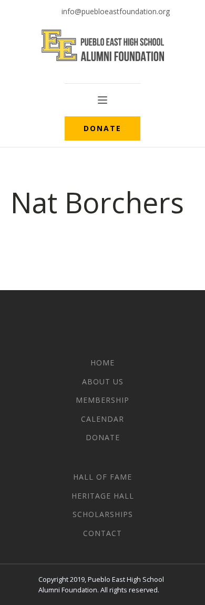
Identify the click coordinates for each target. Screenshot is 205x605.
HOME (102, 362)
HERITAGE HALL (102, 496)
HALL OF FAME (102, 477)
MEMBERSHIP (102, 400)
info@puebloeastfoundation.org (116, 11)
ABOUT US (103, 381)
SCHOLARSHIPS (103, 514)
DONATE (102, 128)
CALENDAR (102, 419)
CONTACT (102, 533)
